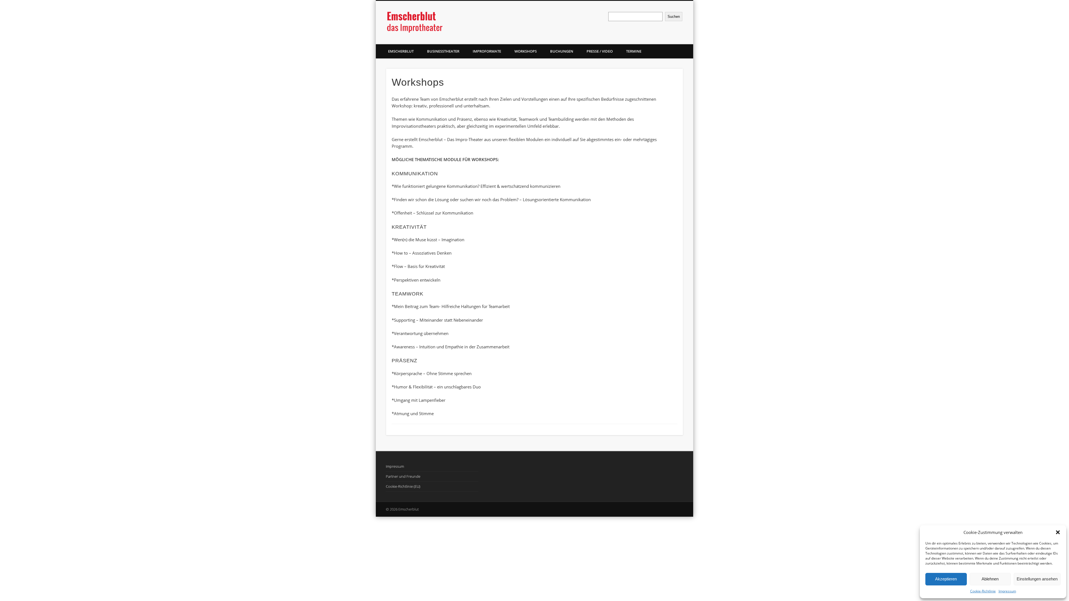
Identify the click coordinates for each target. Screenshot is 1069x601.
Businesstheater (443, 51)
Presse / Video (600, 51)
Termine (633, 51)
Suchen (674, 16)
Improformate (487, 51)
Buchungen (561, 51)
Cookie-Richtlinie (983, 591)
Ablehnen (990, 579)
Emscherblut (401, 51)
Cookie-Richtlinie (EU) (403, 486)
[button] (1058, 532)
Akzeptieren (946, 579)
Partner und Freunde (403, 476)
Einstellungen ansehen (1037, 579)
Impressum (1007, 591)
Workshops (525, 51)
